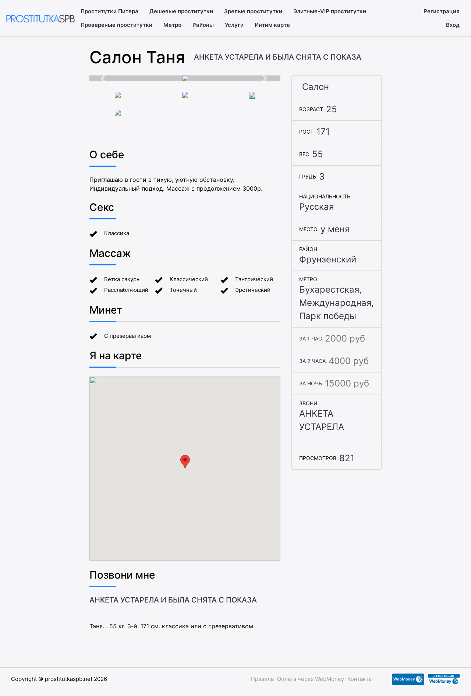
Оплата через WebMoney (310, 678)
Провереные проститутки (116, 24)
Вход (453, 24)
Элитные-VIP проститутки (329, 11)
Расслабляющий (126, 289)
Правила (262, 678)
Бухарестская (329, 289)
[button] (103, 78)
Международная (335, 302)
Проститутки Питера (109, 11)
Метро (172, 24)
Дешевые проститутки (181, 11)
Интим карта (272, 24)
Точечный (183, 289)
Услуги (234, 24)
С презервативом (127, 335)
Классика (116, 233)
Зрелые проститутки (253, 11)
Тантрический (254, 279)
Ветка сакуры (122, 279)
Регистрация (442, 11)
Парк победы (327, 316)
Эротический (252, 289)
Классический (189, 279)
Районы (203, 24)
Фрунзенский (327, 259)
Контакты (360, 678)
